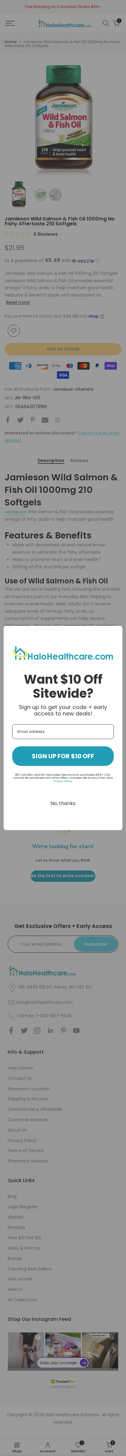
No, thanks (63, 803)
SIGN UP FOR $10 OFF (63, 756)
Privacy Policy (63, 781)
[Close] (115, 633)
